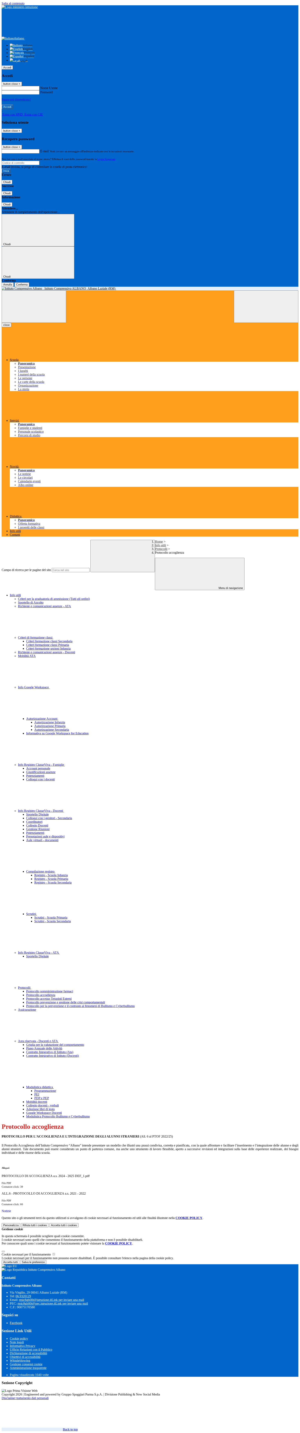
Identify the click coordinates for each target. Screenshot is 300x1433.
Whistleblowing (20, 1360)
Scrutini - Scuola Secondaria (52, 921)
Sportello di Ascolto (30, 602)
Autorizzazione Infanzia (49, 722)
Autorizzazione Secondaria (51, 729)
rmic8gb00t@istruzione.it (51, 1300)
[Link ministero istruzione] (20, 7)
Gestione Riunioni (38, 829)
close (6, 324)
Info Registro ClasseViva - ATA (39, 952)
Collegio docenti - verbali (42, 1105)
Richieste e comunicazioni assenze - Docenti (46, 652)
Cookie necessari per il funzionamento (27, 1254)
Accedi (7, 67)
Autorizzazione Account (42, 718)
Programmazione (45, 1090)
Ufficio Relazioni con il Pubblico (31, 1349)
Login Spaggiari (106, 159)
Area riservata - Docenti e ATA (38, 1041)
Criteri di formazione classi (35, 637)
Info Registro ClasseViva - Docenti (41, 810)
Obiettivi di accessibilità (25, 1357)
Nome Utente (49, 88)
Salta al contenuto (13, 3)
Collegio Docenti (37, 825)
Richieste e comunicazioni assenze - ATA (44, 606)
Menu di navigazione (230, 588)
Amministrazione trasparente (28, 1368)
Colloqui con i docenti (40, 779)
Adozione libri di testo (40, 1109)
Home (159, 541)
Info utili (160, 545)
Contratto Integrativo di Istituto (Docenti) (52, 1055)
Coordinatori (34, 821)
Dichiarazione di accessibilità (28, 1353)
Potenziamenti (35, 775)
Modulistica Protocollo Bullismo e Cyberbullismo (58, 1116)
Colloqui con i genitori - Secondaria (49, 818)
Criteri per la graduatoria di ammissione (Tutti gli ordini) (54, 599)
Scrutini (31, 914)
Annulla (7, 284)
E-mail (44, 151)
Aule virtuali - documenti (42, 840)
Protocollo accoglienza (40, 995)
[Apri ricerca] (266, 306)
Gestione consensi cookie (26, 1364)
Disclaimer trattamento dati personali (25, 1398)
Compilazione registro (40, 871)
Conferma (22, 284)
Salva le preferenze (33, 1262)
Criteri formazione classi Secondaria (49, 641)
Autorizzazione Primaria (50, 726)
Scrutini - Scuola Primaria (50, 917)
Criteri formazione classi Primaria (47, 645)
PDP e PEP (41, 1098)
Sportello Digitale (37, 814)
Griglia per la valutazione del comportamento (55, 1044)
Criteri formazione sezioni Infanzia (48, 648)
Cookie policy (19, 1338)
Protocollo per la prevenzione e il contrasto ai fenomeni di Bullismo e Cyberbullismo (80, 1006)
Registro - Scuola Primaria (51, 879)
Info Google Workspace (34, 687)
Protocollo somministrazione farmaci (49, 991)
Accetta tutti (64, 1225)
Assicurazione (27, 1009)
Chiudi (7, 182)
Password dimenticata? (16, 99)
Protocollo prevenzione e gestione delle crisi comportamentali (65, 1002)
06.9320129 (23, 1296)
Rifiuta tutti (35, 1225)
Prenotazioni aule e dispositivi (45, 836)
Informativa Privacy (22, 1346)
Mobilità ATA (27, 656)
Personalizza (11, 1225)
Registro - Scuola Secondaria (53, 882)
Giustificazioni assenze (41, 772)
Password (46, 92)
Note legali (17, 1342)
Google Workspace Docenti (44, 1112)
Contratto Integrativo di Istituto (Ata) (49, 1052)
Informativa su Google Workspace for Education (57, 733)
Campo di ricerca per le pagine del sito (26, 570)
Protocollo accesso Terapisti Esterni (49, 998)
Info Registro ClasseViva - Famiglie (41, 764)
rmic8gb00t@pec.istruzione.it (53, 1303)
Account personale (38, 768)
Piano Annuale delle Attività (44, 1048)
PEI (36, 1094)
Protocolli (161, 549)
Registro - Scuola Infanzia (51, 875)
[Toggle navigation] (34, 306)
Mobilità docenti (36, 1101)
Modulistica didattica (40, 1087)
